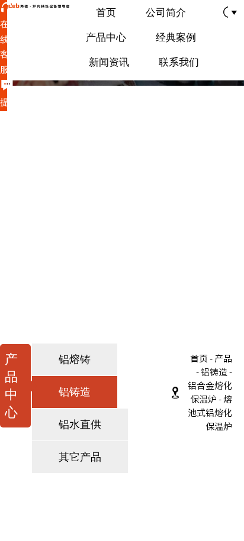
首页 (199, 358)
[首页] (35, 6)
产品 (223, 358)
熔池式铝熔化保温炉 (210, 413)
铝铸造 (214, 372)
